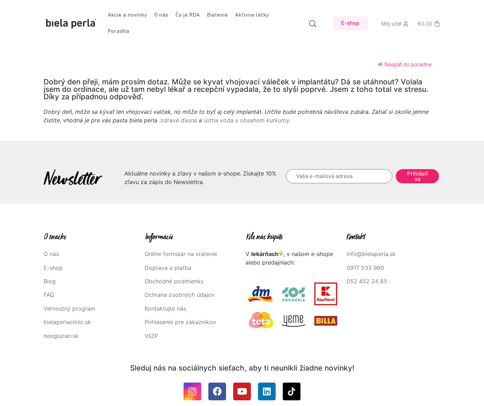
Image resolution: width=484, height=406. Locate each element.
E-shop (53, 267)
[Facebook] (217, 391)
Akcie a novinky (127, 15)
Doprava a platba (168, 267)
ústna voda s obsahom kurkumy (246, 120)
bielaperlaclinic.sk (67, 322)
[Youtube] (242, 391)
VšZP (152, 335)
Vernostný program (69, 308)
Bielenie (217, 15)
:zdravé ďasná (178, 120)
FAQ (49, 294)
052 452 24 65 (367, 281)
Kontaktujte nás (165, 308)
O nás (161, 15)
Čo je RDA (187, 15)
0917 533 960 (365, 267)
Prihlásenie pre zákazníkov (180, 322)
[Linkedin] (267, 391)
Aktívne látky (252, 15)
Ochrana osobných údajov (180, 294)
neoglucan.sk (61, 335)
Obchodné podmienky (174, 281)
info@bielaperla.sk (371, 253)
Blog (50, 281)
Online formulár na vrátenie (181, 253)
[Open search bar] (312, 23)
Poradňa (118, 31)
